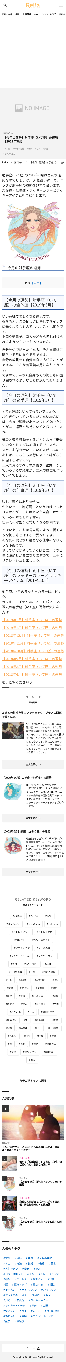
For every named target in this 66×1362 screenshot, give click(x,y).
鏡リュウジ (30, 1051)
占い (56, 980)
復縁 (22, 995)
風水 (32, 1060)
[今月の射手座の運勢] (33, 231)
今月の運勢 (50, 972)
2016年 (18, 915)
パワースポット (42, 940)
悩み (25, 1003)
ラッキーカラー (46, 955)
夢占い (25, 988)
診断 (27, 1036)
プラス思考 (44, 947)
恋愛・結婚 (7, 14)
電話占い (49, 1051)
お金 (36, 14)
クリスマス (34, 923)
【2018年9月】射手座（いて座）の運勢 (32, 658)
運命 (36, 1044)
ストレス (53, 923)
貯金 (53, 1036)
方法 (31, 1011)
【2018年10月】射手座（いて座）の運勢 (33, 650)
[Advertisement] (33, 53)
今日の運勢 (16, 972)
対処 (55, 988)
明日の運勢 (48, 1011)
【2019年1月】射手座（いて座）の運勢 (32, 627)
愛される (40, 1003)
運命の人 (51, 1044)
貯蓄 (40, 1036)
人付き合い (32, 963)
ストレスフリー (21, 932)
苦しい (13, 1036)
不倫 (15, 963)
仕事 (17, 14)
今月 (32, 972)
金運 (13, 1051)
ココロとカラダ (49, 14)
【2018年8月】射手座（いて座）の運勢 (32, 666)
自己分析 (54, 1028)
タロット (20, 940)
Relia (32, 1357)
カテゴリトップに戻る (33, 1080)
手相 (56, 1003)
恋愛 (56, 995)
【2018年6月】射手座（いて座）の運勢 (32, 674)
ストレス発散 (45, 932)
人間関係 (27, 14)
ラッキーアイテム (20, 955)
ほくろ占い (14, 923)
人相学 (49, 963)
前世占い (40, 980)
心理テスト (39, 995)
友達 (10, 988)
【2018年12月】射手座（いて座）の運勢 (33, 635)
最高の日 (40, 1020)
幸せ (9, 995)
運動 (22, 1044)
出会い (23, 980)
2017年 (34, 915)
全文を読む (32, 764)
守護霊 (40, 988)
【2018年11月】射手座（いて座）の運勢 (33, 643)
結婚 (9, 1028)
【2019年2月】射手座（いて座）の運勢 (32, 619)
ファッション (23, 947)
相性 (56, 1020)
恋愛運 (10, 1003)
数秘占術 (16, 1011)
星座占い (12, 1020)
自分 (38, 1028)
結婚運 (23, 1028)
